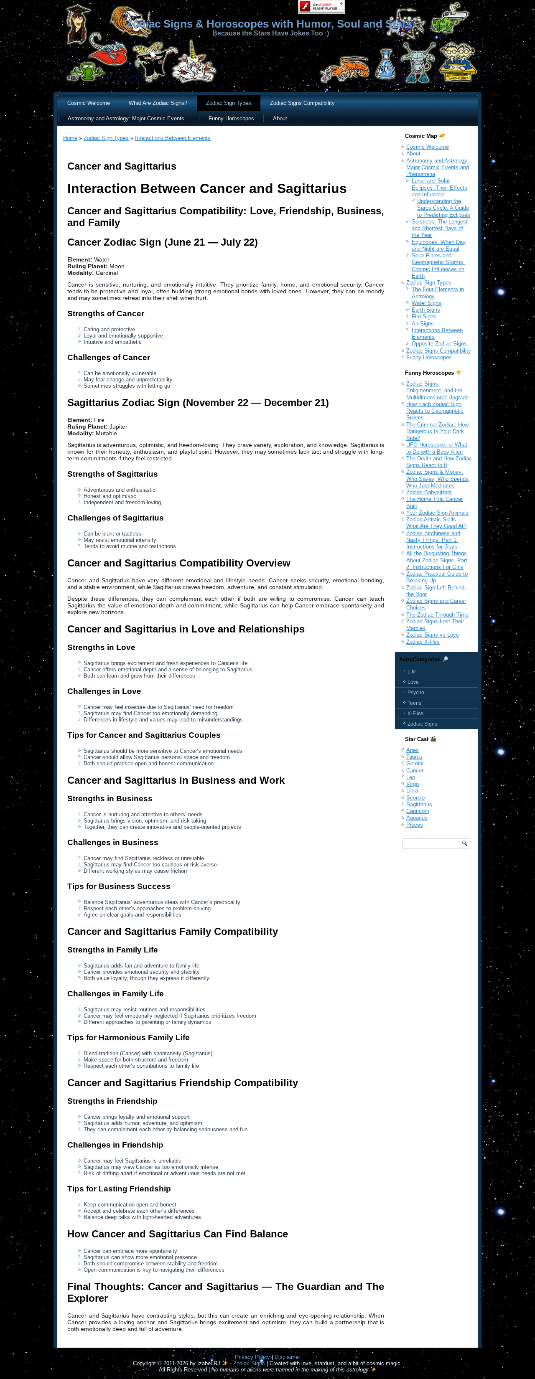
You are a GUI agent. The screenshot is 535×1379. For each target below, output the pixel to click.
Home (70, 138)
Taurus (414, 757)
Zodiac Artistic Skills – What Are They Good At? (436, 522)
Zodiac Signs (422, 724)
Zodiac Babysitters (429, 492)
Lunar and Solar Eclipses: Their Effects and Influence (439, 188)
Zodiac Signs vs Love (432, 635)
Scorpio (415, 798)
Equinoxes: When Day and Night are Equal (439, 245)
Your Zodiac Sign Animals (437, 513)
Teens (414, 703)
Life (412, 672)
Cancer (414, 770)
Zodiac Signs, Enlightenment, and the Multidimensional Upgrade (437, 391)
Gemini (414, 763)
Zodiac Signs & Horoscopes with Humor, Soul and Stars (269, 24)
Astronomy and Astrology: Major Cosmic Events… (129, 118)
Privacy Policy (252, 1357)
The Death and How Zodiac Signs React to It (439, 461)
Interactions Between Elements (173, 138)
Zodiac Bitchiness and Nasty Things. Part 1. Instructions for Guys (433, 540)
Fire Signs (424, 316)
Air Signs (423, 323)
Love (413, 682)
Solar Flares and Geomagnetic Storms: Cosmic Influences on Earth (438, 265)
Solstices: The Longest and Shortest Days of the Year (440, 228)
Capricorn (417, 811)
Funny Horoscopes (231, 118)
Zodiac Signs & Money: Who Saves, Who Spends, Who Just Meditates (438, 479)
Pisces (414, 825)
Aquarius (417, 818)
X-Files (415, 713)
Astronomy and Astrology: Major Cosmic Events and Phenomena (437, 167)
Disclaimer (287, 1357)
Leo (410, 777)
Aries (412, 750)
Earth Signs (426, 310)
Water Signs (426, 303)
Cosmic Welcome (88, 103)
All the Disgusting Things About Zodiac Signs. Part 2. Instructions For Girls (436, 560)
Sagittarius (419, 804)
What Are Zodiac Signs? (158, 103)
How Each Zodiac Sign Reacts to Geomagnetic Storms (435, 411)
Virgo (412, 784)
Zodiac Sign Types (228, 103)
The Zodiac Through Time (437, 615)
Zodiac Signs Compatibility (302, 103)
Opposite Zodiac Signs (439, 343)
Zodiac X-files (423, 642)
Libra (412, 790)
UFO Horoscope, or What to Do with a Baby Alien (436, 448)
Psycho (416, 693)
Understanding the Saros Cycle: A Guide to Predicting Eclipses (443, 208)
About (280, 118)
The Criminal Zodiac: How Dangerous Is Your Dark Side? (437, 432)
